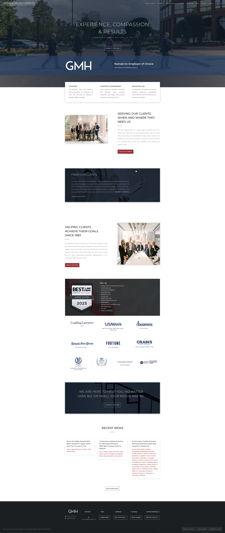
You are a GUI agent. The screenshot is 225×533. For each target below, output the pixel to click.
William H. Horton (138, 475)
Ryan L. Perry (153, 469)
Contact (211, 3)
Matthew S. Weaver (149, 466)
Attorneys (160, 3)
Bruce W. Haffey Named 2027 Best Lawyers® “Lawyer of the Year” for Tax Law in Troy (78, 443)
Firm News (135, 458)
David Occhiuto (113, 451)
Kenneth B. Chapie (145, 464)
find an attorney (125, 151)
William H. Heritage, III (146, 473)
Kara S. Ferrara (147, 462)
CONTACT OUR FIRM (113, 48)
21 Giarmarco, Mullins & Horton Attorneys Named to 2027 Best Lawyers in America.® (144, 443)
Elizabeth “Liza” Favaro (147, 456)
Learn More (120, 70)
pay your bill (120, 517)
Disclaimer (136, 517)
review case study (79, 196)
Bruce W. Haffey (81, 449)
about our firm (72, 265)
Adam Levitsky (146, 449)
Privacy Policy (152, 517)
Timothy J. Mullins (138, 471)
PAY (218, 3)
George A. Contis (138, 460)
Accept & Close (215, 529)
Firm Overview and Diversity (175, 3)
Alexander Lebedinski (140, 451)
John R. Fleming (109, 454)
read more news (112, 488)
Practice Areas (150, 3)
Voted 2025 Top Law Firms (130, 61)
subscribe (105, 517)
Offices (203, 3)
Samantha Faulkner (115, 456)
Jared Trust (148, 460)
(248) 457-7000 (71, 516)
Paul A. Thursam (142, 469)
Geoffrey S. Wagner (147, 458)
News (197, 3)
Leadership (189, 3)
